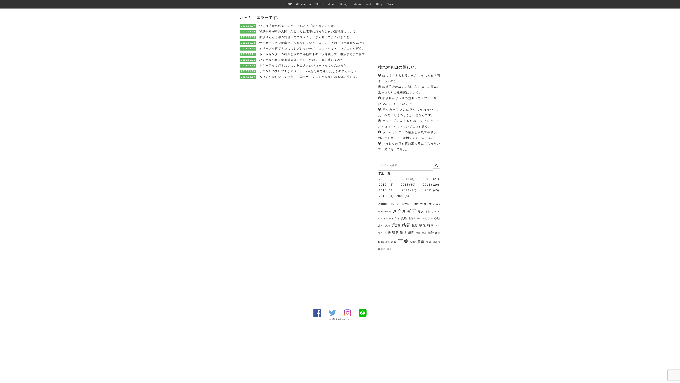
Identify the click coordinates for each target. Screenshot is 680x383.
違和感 (436, 242)
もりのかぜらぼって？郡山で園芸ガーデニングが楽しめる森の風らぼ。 (309, 76)
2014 (426, 184)
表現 (394, 242)
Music (358, 4)
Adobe (383, 204)
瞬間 (411, 232)
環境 (395, 232)
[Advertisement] (409, 37)
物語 (388, 232)
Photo (319, 4)
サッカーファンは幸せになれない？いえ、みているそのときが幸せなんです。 (313, 42)
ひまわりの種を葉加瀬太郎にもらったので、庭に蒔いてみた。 (303, 59)
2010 (382, 196)
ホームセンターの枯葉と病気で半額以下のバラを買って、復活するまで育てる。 (315, 54)
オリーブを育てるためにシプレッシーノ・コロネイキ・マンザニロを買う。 (312, 48)
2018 (405, 179)
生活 (403, 232)
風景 (389, 249)
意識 (396, 225)
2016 (382, 184)
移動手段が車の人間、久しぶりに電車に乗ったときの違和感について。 (309, 31)
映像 (422, 225)
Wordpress (385, 211)
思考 (388, 225)
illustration (303, 4)
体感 (391, 218)
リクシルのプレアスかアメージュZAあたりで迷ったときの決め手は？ (308, 71)
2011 (428, 190)
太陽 (425, 218)
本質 (437, 225)
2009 (400, 196)
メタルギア (405, 211)
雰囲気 (382, 249)
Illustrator (419, 203)
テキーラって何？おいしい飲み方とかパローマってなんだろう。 (304, 65)
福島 (418, 233)
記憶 (413, 241)
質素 (420, 242)
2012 (405, 190)
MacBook (434, 204)
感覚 (406, 225)
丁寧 (434, 211)
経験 (437, 233)
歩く (380, 232)
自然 (381, 242)
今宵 (386, 218)
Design (345, 4)
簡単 (424, 233)
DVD (406, 204)
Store (390, 4)
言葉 (403, 241)
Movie (332, 4)
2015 (404, 184)
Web (369, 4)
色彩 (387, 242)
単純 (419, 218)
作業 (397, 218)
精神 (431, 232)
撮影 (415, 225)
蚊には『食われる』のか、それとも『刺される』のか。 (298, 25)
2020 (382, 179)
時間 (430, 225)
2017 (428, 179)
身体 (428, 241)
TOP (289, 4)
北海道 (412, 218)
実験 (430, 218)
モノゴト (424, 211)
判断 (404, 218)
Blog (379, 4)
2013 (382, 190)
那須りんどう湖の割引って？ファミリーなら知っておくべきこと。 (306, 37)
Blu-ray (395, 204)
